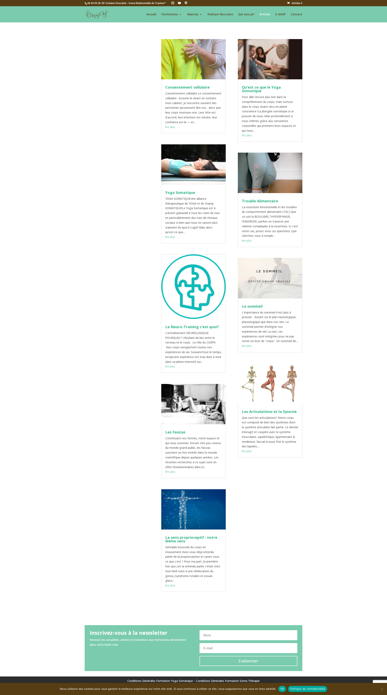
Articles (265, 14)
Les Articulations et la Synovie (269, 411)
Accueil (151, 14)
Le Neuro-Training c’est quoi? (192, 326)
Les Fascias (175, 432)
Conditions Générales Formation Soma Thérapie (228, 681)
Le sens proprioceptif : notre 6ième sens (191, 539)
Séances (192, 14)
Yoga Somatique (180, 192)
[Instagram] (172, 3)
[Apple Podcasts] (186, 2)
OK (282, 688)
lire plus (170, 127)
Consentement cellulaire (187, 87)
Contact (296, 14)
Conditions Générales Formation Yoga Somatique (160, 681)
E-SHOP (280, 14)
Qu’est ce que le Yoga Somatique (261, 89)
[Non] (382, 689)
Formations (169, 14)
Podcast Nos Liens (220, 14)
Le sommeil (252, 306)
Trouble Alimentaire (260, 201)
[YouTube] (179, 3)
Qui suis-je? (246, 14)
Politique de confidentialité (307, 688)
